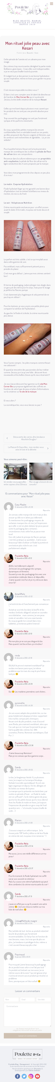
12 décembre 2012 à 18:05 (24, 770)
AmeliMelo (20, 594)
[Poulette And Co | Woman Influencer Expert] (27, 1059)
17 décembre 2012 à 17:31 (23, 896)
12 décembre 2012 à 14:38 (24, 705)
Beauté (30, 53)
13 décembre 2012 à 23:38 (24, 745)
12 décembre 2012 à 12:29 (23, 684)
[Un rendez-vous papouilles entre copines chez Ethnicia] (15, 471)
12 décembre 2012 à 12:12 (23, 558)
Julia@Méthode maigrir (26, 921)
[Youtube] (37, 1076)
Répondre (46, 510)
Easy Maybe (20, 504)
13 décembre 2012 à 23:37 (24, 868)
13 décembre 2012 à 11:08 (23, 823)
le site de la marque (28, 391)
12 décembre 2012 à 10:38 (24, 507)
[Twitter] (24, 1076)
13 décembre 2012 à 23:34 (24, 846)
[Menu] (51, 3)
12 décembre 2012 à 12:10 (23, 634)
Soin (36, 53)
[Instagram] (30, 1076)
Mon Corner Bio (22, 97)
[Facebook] (17, 1076)
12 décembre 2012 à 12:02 (23, 596)
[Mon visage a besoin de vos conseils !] (41, 471)
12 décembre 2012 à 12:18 (23, 658)
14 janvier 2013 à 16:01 (22, 957)
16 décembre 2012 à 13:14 (23, 923)
